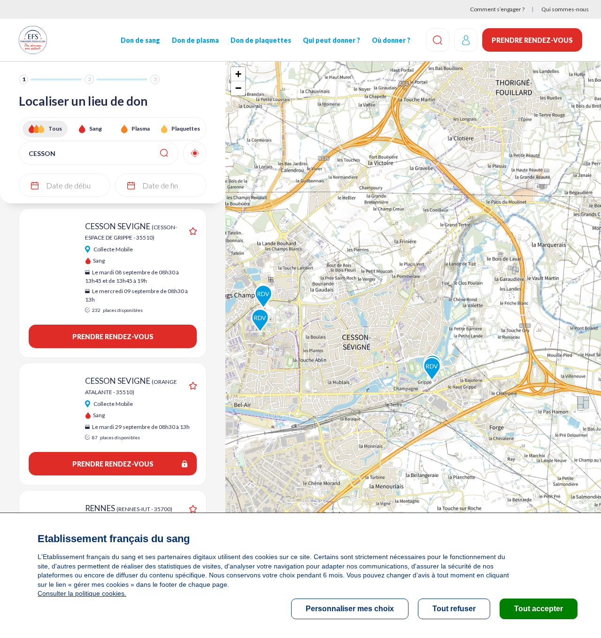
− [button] (238, 88)
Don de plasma (195, 40)
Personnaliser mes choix (350, 609)
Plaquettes (185, 128)
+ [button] (238, 74)
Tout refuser (454, 609)
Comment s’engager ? (497, 9)
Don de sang (140, 40)
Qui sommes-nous (565, 9)
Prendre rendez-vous (532, 40)
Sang (95, 128)
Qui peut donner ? (331, 40)
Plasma (140, 128)
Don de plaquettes (261, 40)
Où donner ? (391, 40)
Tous (55, 128)
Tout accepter (538, 609)
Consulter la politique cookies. (82, 593)
